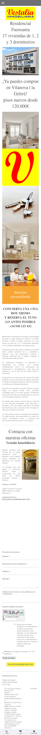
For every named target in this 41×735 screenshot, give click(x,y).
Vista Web (33, 688)
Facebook (13, 710)
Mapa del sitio (8, 691)
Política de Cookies (8, 680)
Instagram (7, 712)
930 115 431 (14, 694)
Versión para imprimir (13, 689)
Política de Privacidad (9, 682)
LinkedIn (14, 712)
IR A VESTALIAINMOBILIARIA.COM (20, 664)
